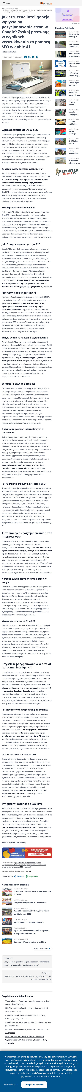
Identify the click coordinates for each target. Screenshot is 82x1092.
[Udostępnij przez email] (29, 57)
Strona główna (6, 8)
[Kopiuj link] (25, 57)
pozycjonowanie (34, 173)
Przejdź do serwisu (34, 1084)
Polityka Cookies (11, 1084)
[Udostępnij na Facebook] (37, 57)
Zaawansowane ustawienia (47, 1076)
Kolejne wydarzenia (41, 949)
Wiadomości (14, 8)
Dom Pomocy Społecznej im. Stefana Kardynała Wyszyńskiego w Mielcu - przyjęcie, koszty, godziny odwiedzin (26, 1039)
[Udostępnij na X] (33, 57)
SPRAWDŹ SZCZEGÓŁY (67, 19)
